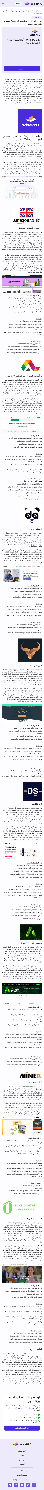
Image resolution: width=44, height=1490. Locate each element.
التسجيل (22, 69)
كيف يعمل (22, 1451)
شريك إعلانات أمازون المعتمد (22, 1408)
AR (17, 3)
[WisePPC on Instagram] (16, 1485)
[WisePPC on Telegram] (10, 1485)
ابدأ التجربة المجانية (22, 1428)
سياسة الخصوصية (22, 1471)
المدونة (22, 1464)
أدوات (22, 1455)
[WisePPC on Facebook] (34, 1485)
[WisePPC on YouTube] (22, 1485)
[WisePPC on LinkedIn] (28, 1485)
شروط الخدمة (22, 1475)
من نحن (22, 1460)
